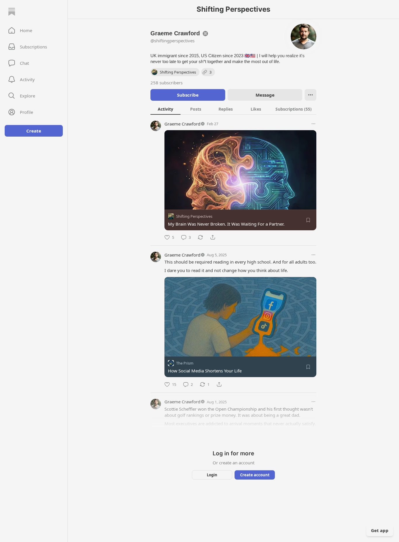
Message (265, 95)
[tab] (165, 109)
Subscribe (188, 95)
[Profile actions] (310, 95)
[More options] (313, 123)
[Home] (12, 12)
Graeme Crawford (182, 124)
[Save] (308, 220)
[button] (34, 30)
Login (212, 474)
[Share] (213, 237)
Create (33, 131)
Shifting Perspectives (194, 216)
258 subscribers (166, 83)
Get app (379, 530)
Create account (255, 474)
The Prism (184, 363)
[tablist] (233, 109)
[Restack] (200, 237)
